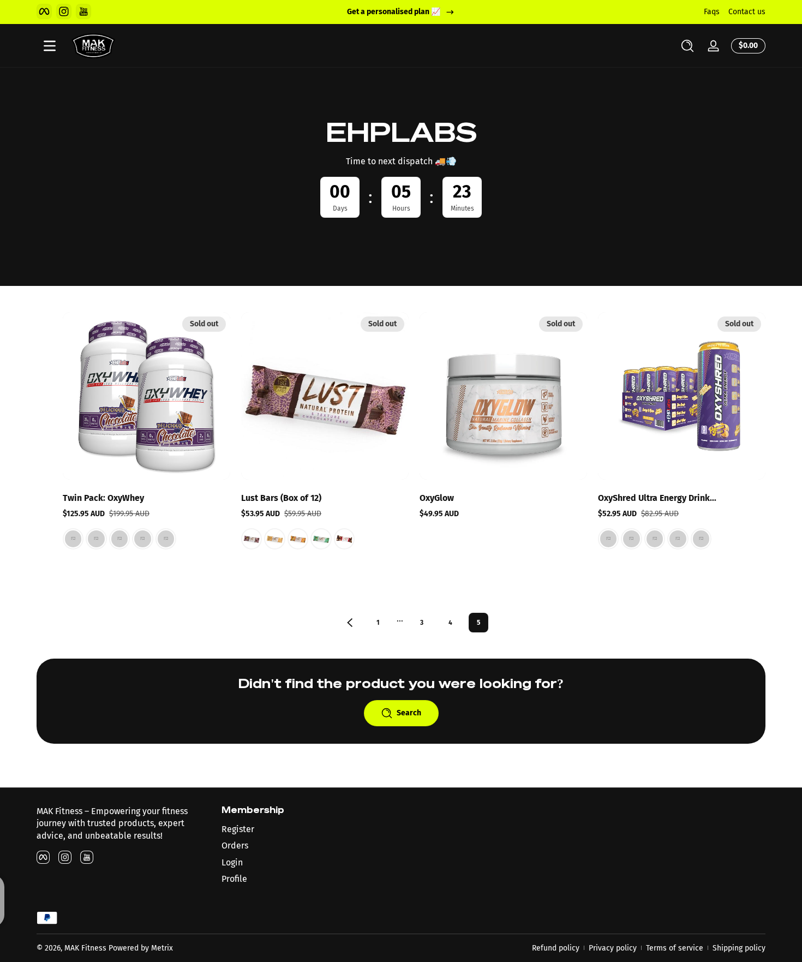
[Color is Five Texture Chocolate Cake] (251, 538)
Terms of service (674, 948)
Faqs (712, 11)
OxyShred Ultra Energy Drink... (657, 498)
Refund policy (555, 948)
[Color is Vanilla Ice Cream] (96, 538)
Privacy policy (613, 948)
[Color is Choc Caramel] (142, 538)
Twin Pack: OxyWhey (103, 498)
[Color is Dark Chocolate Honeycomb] (298, 538)
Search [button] (409, 713)
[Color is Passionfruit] (655, 538)
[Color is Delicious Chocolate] (119, 538)
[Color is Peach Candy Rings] (631, 538)
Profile (234, 879)
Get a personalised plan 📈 (393, 11)
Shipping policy (739, 948)
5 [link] (478, 622)
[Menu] (50, 46)
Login (232, 862)
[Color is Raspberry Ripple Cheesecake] (166, 538)
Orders (235, 845)
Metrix (162, 948)
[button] (687, 45)
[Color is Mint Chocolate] (321, 538)
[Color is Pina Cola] (701, 538)
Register (238, 829)
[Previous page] (350, 622)
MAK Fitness (85, 948)
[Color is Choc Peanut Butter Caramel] (344, 538)
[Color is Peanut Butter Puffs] (73, 538)
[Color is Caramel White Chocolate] (274, 538)
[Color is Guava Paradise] (677, 538)
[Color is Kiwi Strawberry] (608, 538)
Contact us (746, 11)
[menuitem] (309, 829)
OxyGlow (437, 498)
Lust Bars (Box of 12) (281, 498)
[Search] (687, 45)
